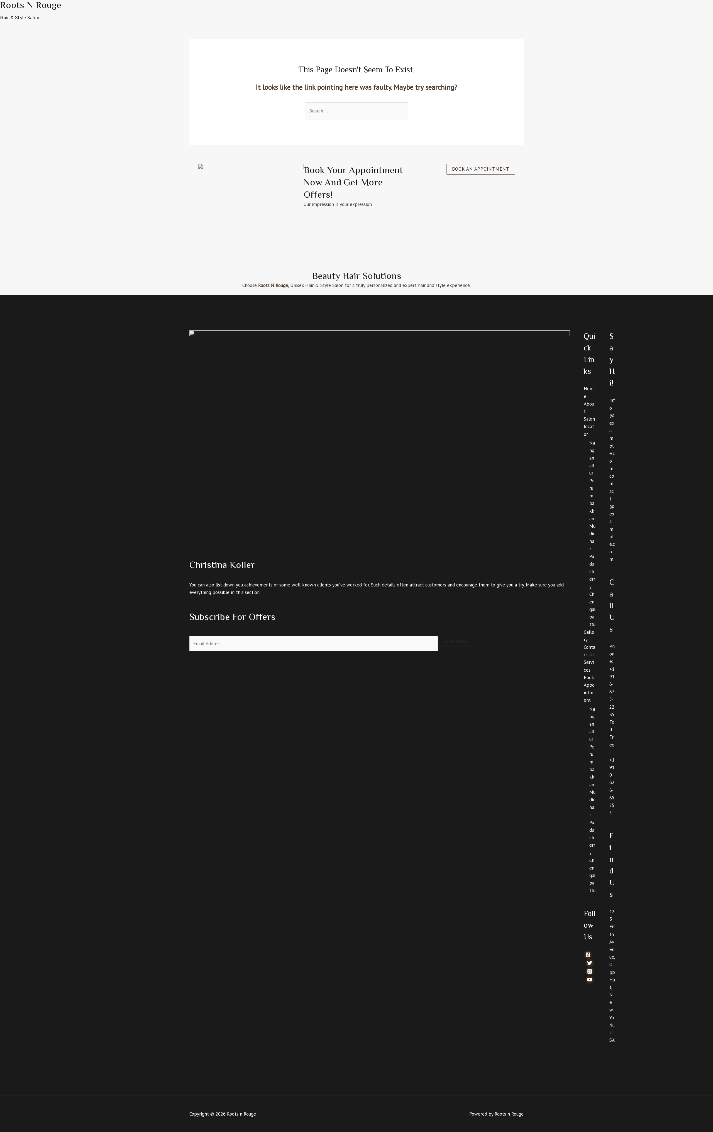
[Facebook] (588, 955)
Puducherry (592, 571)
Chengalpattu (592, 609)
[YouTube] (589, 980)
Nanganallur (592, 458)
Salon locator (589, 426)
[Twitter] (589, 963)
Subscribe (456, 641)
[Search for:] (356, 111)
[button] (480, 169)
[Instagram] (589, 971)
